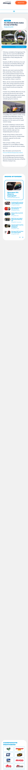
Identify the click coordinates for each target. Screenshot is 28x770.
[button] (14, 11)
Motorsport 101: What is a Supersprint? (13, 194)
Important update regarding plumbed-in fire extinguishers (17, 226)
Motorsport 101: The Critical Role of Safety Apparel (17, 232)
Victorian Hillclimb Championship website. (13, 152)
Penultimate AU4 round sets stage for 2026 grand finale (17, 203)
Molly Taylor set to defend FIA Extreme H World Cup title (16, 219)
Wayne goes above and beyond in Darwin (16, 208)
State (18, 215)
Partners (18, 210)
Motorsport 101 (16, 197)
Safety (18, 228)
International (19, 222)
